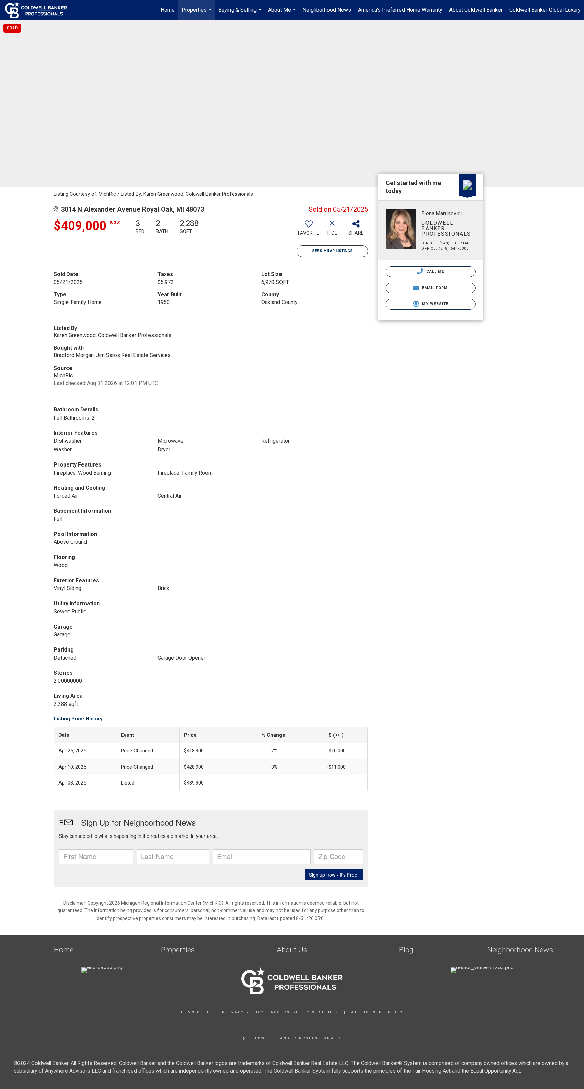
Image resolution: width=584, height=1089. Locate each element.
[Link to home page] (39, 10)
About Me (282, 13)
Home (168, 10)
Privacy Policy (243, 1012)
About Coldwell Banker (476, 10)
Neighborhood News (326, 10)
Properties (197, 13)
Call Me (434, 271)
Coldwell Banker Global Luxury (545, 10)
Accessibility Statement (306, 1012)
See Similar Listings (332, 251)
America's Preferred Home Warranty (400, 10)
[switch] (308, 230)
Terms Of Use (197, 1012)
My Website (434, 304)
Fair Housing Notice (377, 1012)
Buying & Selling (240, 13)
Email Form (434, 288)
